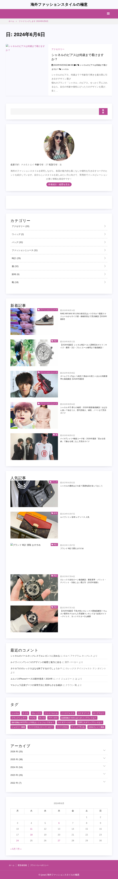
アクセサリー (57, 49)
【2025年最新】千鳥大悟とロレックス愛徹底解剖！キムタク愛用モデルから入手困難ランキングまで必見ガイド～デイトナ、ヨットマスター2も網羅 (83, 614)
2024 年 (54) (16, 767)
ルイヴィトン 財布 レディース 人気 (74, 517)
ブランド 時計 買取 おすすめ (72, 548)
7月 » (19, 849)
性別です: (53, 164)
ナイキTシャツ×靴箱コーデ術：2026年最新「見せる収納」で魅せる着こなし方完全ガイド (82, 440)
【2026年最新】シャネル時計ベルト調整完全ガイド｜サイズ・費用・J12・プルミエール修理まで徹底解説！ (83, 346)
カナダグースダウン (66, 722)
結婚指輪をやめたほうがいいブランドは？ (78, 718)
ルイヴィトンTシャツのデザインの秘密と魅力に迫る (35, 662)
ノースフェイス (67, 713)
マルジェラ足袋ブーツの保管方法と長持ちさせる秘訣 (36, 685)
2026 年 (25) (16, 751)
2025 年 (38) (16, 759)
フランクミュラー (19, 718)
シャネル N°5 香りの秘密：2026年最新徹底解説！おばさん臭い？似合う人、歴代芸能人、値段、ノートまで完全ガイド (83, 410)
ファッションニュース (24, 250)
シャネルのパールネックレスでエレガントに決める (35, 656)
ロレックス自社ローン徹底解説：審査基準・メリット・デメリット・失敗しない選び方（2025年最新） (83, 581)
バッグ (17, 242)
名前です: (15, 164)
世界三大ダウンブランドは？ (90, 722)
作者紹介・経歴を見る (59, 184)
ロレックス (36, 713)
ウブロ (32, 718)
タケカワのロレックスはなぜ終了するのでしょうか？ (36, 668)
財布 (15, 274)
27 (59, 840)
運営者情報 (22, 865)
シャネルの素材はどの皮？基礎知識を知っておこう (81, 486)
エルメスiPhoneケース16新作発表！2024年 (31, 679)
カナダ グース (83, 713)
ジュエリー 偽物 (18, 727)
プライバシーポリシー (39, 865)
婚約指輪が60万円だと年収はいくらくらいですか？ (33, 722)
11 (31, 829)
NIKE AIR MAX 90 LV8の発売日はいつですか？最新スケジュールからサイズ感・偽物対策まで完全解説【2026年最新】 (83, 316)
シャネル (65, 69)
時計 (16, 258)
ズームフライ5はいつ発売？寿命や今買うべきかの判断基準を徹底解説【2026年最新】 (83, 377)
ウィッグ (17, 234)
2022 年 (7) (16, 783)
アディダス (53, 718)
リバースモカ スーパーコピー (41, 727)
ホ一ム (11, 865)
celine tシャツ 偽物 (96, 727)
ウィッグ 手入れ (78, 727)
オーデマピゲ (98, 713)
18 (31, 834)
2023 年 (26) (16, 775)
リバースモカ (62, 727)
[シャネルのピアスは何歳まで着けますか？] (27, 70)
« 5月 (13, 849)
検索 (103, 111)
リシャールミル (51, 713)
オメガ (42, 718)
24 (17, 840)
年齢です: (39, 164)
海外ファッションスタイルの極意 (59, 4)
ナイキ (25, 713)
